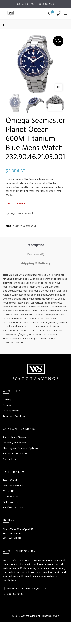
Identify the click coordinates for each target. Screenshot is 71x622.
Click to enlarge (58, 87)
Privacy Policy (11, 411)
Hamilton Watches (13, 508)
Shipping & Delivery (35, 263)
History (7, 400)
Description (36, 245)
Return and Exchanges (15, 454)
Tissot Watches (11, 480)
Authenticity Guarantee (16, 437)
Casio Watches (11, 497)
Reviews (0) (35, 254)
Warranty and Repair (14, 443)
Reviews (7, 405)
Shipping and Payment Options (20, 448)
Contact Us (9, 459)
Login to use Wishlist (21, 213)
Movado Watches (13, 486)
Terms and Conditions (15, 416)
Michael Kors (10, 491)
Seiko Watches (11, 502)
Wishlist (52, 12)
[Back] (5, 24)
